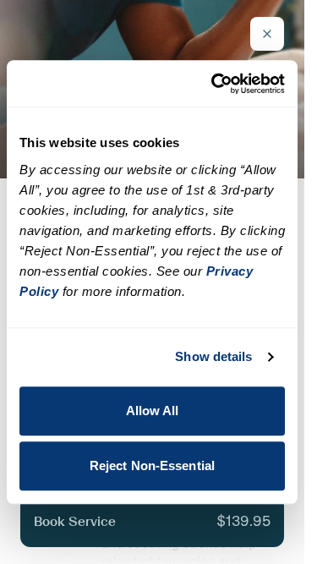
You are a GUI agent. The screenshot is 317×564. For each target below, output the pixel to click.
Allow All (152, 410)
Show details (213, 356)
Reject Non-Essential (152, 465)
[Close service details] (267, 34)
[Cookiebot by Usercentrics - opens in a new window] (215, 84)
